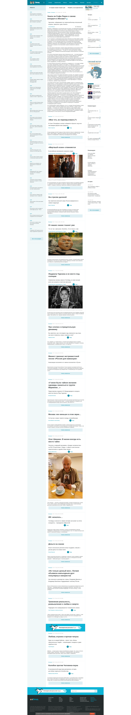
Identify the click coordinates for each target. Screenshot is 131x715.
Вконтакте (92, 697)
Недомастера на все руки (93, 132)
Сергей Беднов (51, 646)
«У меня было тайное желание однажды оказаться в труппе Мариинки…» (62, 385)
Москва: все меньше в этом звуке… (64, 414)
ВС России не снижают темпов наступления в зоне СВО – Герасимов (35, 223)
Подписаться (95, 691)
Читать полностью (65, 137)
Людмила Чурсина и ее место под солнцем (64, 275)
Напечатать (79, 26)
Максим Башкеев (51, 552)
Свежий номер (57, 2)
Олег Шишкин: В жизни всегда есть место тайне (64, 440)
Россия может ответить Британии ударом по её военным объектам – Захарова (36, 118)
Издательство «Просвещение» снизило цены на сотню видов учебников (35, 88)
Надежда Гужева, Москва (53, 673)
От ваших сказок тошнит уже (57, 7)
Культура (89, 2)
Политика (82, 2)
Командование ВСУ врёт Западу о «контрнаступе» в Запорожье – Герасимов (36, 172)
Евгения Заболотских (52, 451)
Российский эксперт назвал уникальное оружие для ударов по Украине (36, 45)
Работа (70, 2)
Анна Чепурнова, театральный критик (55, 610)
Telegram (92, 701)
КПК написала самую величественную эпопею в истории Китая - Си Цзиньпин (94, 194)
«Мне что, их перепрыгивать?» (62, 120)
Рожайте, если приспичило (75, 7)
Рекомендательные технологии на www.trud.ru (84, 701)
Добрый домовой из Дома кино (94, 47)
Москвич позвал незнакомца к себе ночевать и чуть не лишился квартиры (36, 37)
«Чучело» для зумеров (93, 19)
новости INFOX (90, 83)
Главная (50, 2)
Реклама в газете (83, 698)
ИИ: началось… (55, 517)
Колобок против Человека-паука (63, 665)
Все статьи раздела (36, 238)
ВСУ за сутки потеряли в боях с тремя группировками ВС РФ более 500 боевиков (36, 135)
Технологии (71, 701)
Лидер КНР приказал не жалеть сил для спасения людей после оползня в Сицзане (36, 143)
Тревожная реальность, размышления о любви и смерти (63, 603)
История (49, 701)
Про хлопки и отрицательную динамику (62, 328)
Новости (65, 2)
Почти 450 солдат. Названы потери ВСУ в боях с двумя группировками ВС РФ (36, 126)
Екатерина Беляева (52, 395)
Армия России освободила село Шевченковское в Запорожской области (35, 164)
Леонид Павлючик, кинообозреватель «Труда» (57, 153)
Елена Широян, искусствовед (54, 420)
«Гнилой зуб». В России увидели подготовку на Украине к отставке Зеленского (36, 180)
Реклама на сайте (83, 697)
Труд (70, 127)
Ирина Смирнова (51, 127)
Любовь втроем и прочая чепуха (63, 637)
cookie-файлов (67, 713)
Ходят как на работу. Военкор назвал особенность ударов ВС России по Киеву (36, 103)
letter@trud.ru (71, 712)
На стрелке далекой (57, 197)
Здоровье (71, 698)
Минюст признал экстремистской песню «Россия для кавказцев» (63, 357)
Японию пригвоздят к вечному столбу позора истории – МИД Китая (94, 203)
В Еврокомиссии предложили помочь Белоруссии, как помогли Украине (94, 126)
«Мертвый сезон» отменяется (62, 147)
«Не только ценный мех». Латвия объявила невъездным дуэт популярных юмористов (63, 573)
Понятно (92, 713)
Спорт (70, 697)
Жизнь (76, 2)
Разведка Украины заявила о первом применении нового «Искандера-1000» (36, 80)
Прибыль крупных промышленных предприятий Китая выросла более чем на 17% (36, 28)
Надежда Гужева (51, 337)
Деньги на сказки (56, 544)
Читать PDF (95, 8)
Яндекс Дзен (93, 698)
